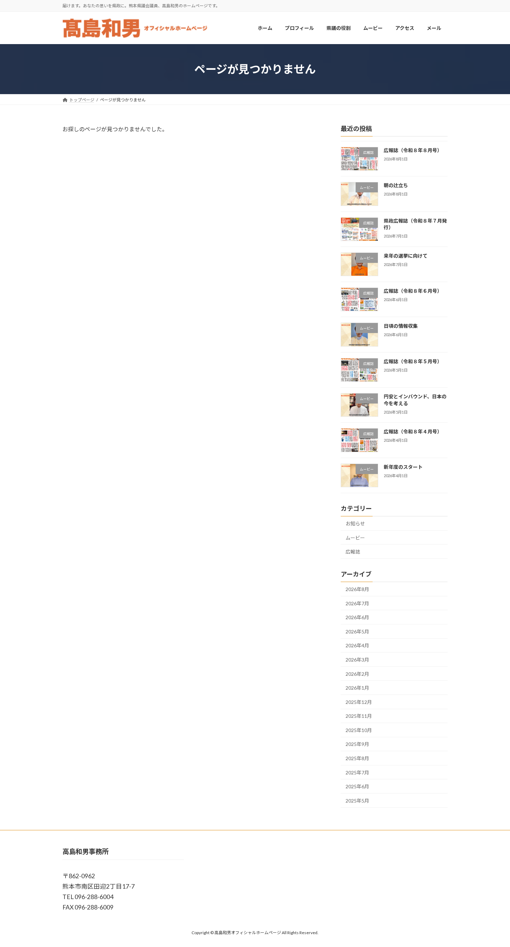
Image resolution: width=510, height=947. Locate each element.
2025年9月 (357, 744)
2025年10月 (359, 730)
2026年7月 (357, 603)
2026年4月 (357, 646)
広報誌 (353, 552)
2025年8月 (357, 758)
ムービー (355, 538)
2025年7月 (357, 772)
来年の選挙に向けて (405, 256)
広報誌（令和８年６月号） (413, 291)
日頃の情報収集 (401, 326)
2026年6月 (357, 618)
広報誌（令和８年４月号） (413, 432)
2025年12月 (359, 702)
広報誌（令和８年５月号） (413, 361)
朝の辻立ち (396, 186)
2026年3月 (357, 660)
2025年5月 (357, 801)
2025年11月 (359, 716)
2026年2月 (357, 674)
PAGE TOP (492, 912)
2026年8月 (357, 589)
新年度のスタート (403, 467)
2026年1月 (357, 688)
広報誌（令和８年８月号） (413, 150)
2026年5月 (357, 631)
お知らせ (355, 523)
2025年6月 (357, 787)
